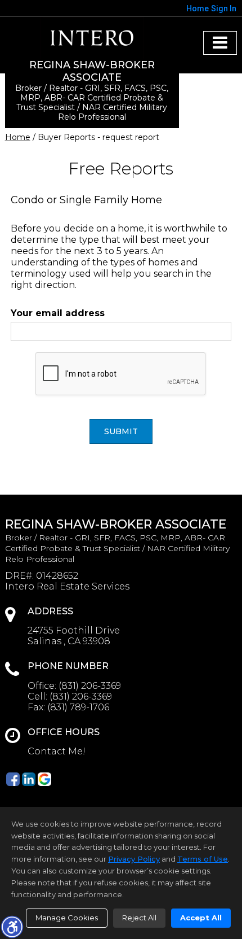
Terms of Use (202, 858)
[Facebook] (13, 779)
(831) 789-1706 (78, 707)
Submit (121, 431)
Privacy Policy (134, 858)
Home (17, 137)
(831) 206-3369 (90, 685)
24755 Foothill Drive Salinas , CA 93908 (74, 636)
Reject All (139, 917)
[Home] (92, 38)
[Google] (44, 779)
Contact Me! (57, 751)
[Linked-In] (28, 779)
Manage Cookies (66, 917)
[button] (12, 926)
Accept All (201, 917)
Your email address (58, 313)
